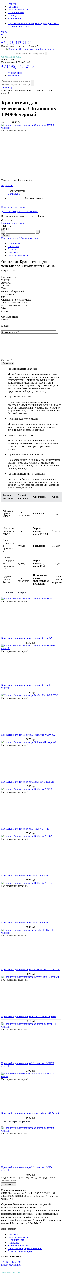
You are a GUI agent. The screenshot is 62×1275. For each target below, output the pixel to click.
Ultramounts (14, 193)
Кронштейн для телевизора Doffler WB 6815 (25, 922)
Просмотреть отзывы (12, 223)
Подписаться (9, 1184)
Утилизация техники (19, 1245)
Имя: (4, 319)
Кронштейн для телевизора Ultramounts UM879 (26, 638)
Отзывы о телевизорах (20, 1251)
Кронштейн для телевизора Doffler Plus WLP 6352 (28, 734)
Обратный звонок (11, 56)
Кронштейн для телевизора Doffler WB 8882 (25, 875)
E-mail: (5, 325)
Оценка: (6, 360)
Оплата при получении (13, 207)
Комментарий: (10, 332)
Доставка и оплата (18, 9)
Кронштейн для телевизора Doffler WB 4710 (25, 828)
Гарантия (13, 6)
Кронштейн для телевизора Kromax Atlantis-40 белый (30, 1113)
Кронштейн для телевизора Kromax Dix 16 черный (28, 1016)
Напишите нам (16, 12)
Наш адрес (13, 15)
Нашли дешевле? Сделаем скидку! (20, 238)
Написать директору (10, 1272)
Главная (12, 4)
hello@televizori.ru (11, 1264)
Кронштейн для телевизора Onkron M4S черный (27, 781)
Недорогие (7, 185)
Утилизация (14, 18)
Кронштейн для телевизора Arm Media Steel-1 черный (30, 969)
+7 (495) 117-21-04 (16, 42)
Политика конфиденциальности (25, 1248)
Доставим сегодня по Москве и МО (19, 211)
